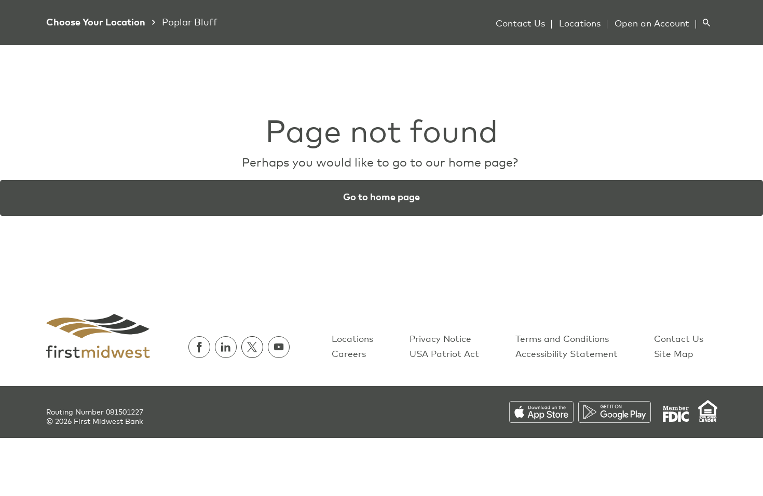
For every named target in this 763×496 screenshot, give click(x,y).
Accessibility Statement (566, 354)
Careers (349, 354)
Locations (580, 24)
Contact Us (520, 24)
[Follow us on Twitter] (254, 347)
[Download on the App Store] (543, 411)
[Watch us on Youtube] (279, 347)
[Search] (706, 22)
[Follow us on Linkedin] (228, 347)
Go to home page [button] (381, 197)
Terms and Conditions (562, 339)
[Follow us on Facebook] (201, 347)
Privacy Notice (440, 339)
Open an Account (652, 24)
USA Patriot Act (444, 354)
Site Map (673, 354)
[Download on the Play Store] (620, 411)
